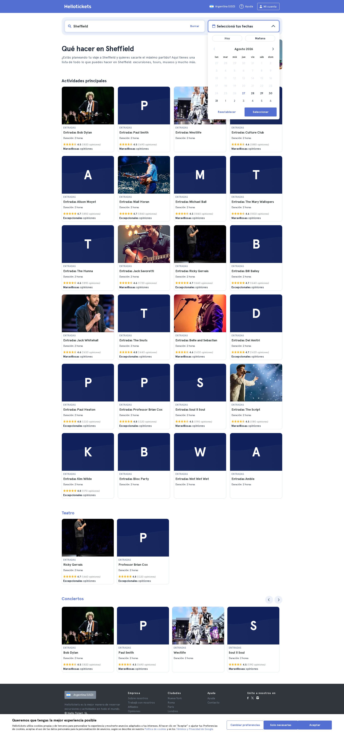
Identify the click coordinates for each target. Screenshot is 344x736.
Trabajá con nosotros (141, 702)
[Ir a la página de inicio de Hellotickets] (78, 6)
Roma (171, 702)
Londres (173, 711)
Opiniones (134, 711)
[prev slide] (269, 600)
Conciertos (73, 598)
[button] (88, 119)
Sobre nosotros (138, 698)
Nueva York (175, 698)
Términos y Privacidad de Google (194, 729)
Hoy (227, 38)
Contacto (213, 702)
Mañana (260, 38)
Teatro (68, 512)
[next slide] (278, 600)
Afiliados (133, 707)
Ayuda (211, 698)
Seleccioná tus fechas (235, 26)
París (171, 707)
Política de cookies (155, 729)
